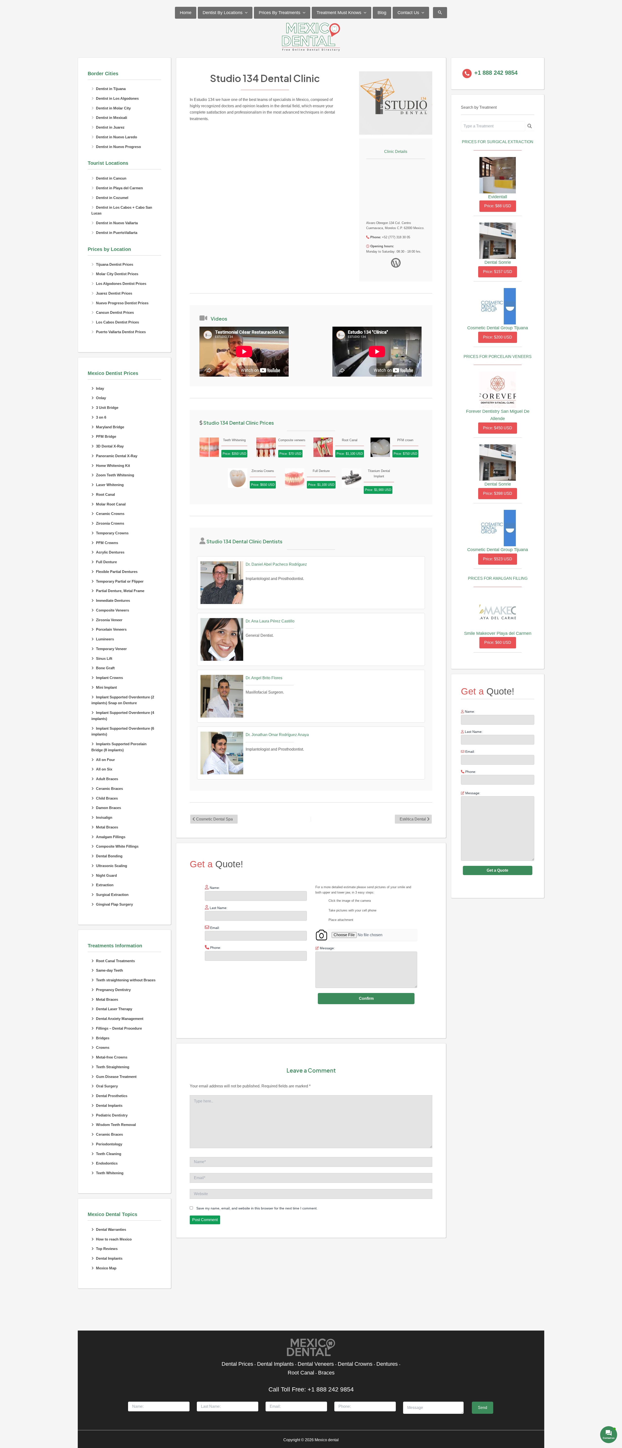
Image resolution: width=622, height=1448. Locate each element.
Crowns (102, 1047)
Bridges (102, 1038)
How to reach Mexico (114, 1239)
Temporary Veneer (111, 649)
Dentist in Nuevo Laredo (116, 137)
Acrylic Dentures (110, 552)
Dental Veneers (316, 1364)
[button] (245, 12)
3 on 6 (101, 417)
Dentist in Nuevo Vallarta (117, 223)
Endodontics (107, 1163)
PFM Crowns (107, 543)
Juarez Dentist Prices (114, 293)
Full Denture (106, 562)
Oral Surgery (107, 1086)
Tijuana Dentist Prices (114, 264)
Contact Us (408, 12)
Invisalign (104, 817)
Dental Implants (109, 1105)
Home (185, 12)
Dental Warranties (111, 1229)
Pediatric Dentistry (112, 1115)
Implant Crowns (109, 678)
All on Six (104, 769)
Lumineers (105, 639)
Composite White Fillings (117, 846)
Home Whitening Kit (113, 465)
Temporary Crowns (112, 533)
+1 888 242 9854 (331, 1389)
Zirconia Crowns (110, 523)
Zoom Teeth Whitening (115, 475)
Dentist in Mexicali (111, 118)
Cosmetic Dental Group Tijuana (497, 327)
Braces (326, 1373)
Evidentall (497, 196)
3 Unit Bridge (107, 407)
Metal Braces (107, 827)
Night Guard (106, 875)
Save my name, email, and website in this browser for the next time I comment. (257, 1208)
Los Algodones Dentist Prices (121, 283)
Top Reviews (107, 1249)
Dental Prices (237, 1364)
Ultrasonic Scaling (111, 866)
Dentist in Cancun (111, 178)
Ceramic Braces (109, 788)
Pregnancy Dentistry (113, 990)
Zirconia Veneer (109, 620)
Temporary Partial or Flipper (120, 581)
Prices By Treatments (279, 12)
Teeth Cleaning (108, 1154)
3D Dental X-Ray (110, 446)
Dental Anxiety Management (119, 1019)
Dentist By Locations (222, 12)
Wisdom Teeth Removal (116, 1125)
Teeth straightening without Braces (126, 980)
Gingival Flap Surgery (114, 904)
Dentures (387, 1364)
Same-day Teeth (109, 970)
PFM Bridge (106, 436)
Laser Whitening (110, 485)
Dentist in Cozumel (112, 198)
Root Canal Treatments (115, 961)
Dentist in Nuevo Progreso (118, 147)
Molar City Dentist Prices (117, 274)
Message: (472, 793)
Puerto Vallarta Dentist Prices (121, 332)
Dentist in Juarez (110, 127)
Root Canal (105, 494)
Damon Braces (108, 808)
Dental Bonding (109, 856)
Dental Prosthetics (111, 1096)
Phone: (470, 772)
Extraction (104, 885)
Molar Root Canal (111, 504)
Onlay (101, 398)
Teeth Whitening (109, 1173)
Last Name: (473, 732)
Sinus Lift (104, 658)
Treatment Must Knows (339, 12)
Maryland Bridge (110, 427)
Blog (382, 12)
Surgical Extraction (112, 895)
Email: (469, 751)
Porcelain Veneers (111, 629)
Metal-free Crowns (111, 1057)
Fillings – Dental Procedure (119, 1028)
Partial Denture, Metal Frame (120, 591)
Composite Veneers (112, 610)
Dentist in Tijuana (111, 89)
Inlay (100, 388)
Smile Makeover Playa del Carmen (497, 633)
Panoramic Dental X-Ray (116, 456)
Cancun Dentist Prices (115, 312)
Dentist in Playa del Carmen (119, 188)
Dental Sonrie (497, 262)
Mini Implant (106, 687)
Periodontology (109, 1144)
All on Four (105, 760)
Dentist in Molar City (113, 108)
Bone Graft (105, 668)
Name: (469, 711)
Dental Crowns (355, 1364)
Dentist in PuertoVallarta (116, 233)
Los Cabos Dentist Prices (117, 322)
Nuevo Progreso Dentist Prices (122, 303)
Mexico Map (106, 1268)
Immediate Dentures (113, 600)
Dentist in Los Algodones (117, 98)
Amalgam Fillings (110, 837)
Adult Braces (107, 779)
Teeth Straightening (112, 1067)
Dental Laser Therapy (114, 1009)
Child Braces (107, 798)
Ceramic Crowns (110, 514)
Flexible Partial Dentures (117, 572)
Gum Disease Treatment (116, 1077)
